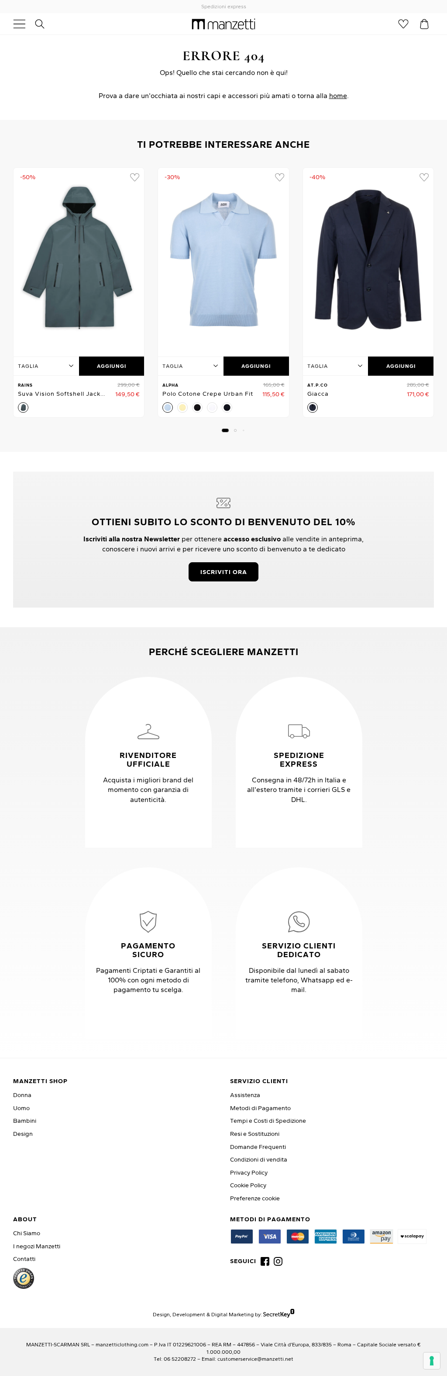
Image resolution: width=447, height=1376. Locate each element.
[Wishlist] (403, 24)
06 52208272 (180, 1359)
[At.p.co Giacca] (368, 259)
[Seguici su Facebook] (265, 1261)
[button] (225, 430)
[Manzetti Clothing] (223, 23)
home (338, 95)
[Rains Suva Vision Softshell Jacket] (79, 259)
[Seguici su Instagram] (278, 1261)
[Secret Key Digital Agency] (278, 1314)
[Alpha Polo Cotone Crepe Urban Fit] (223, 259)
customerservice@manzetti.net (255, 1359)
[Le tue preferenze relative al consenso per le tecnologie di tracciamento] (431, 1360)
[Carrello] (424, 24)
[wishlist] (134, 177)
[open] (22, 24)
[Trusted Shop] (23, 1278)
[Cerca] (44, 24)
